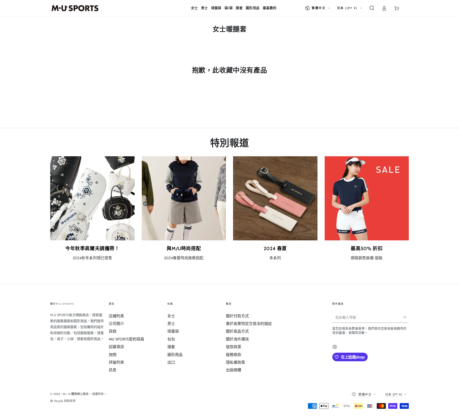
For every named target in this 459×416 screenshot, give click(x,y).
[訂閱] (406, 317)
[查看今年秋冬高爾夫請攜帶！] (92, 198)
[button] (372, 8)
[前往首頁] (75, 8)
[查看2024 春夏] (275, 198)
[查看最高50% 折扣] (367, 198)
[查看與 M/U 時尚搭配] (184, 198)
